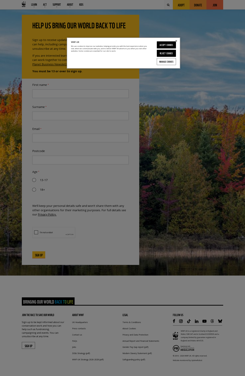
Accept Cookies (166, 44)
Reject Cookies (166, 53)
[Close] (176, 41)
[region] (123, 53)
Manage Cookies (166, 61)
